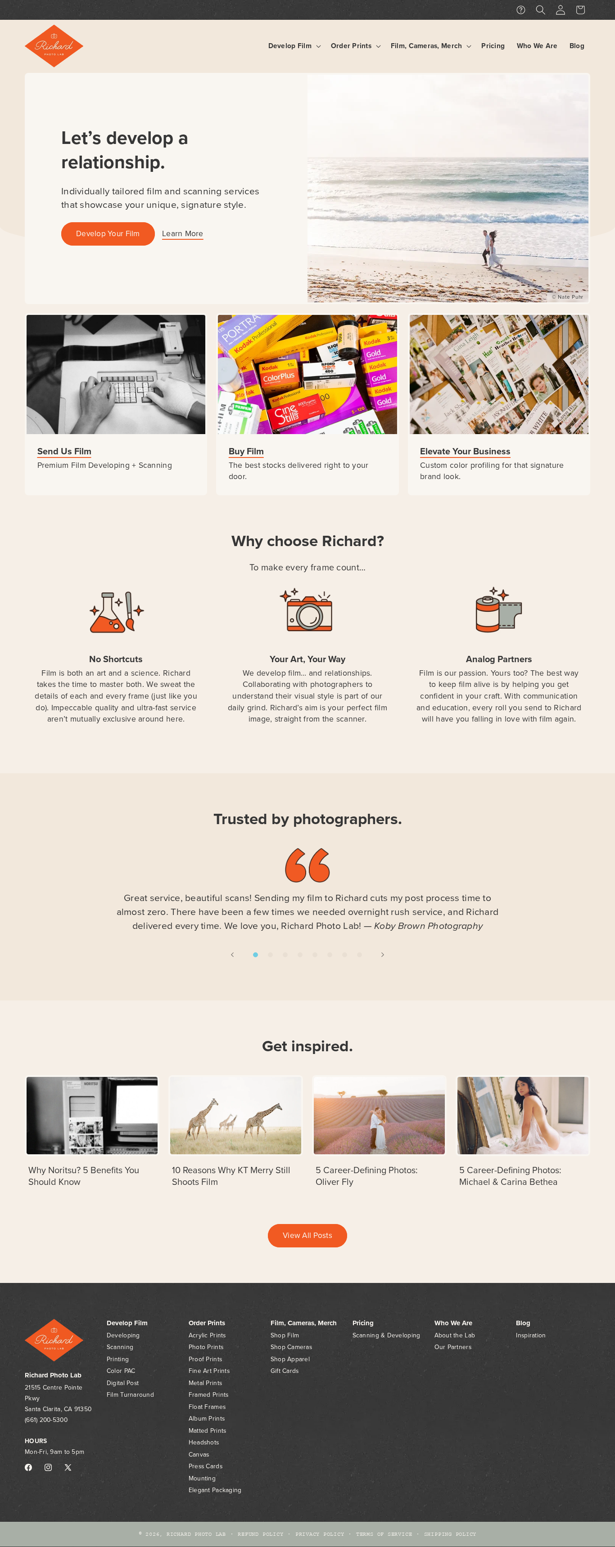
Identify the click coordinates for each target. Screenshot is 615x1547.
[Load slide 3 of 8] (285, 954)
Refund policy (260, 1535)
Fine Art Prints (209, 1371)
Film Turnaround (130, 1395)
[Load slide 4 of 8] (300, 954)
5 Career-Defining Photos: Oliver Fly (367, 1176)
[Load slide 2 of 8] (270, 954)
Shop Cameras (291, 1347)
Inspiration (531, 1335)
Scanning (120, 1347)
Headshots (204, 1443)
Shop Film (285, 1335)
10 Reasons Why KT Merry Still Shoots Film (231, 1176)
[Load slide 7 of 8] (344, 954)
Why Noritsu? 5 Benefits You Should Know (83, 1176)
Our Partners (452, 1347)
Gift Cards (285, 1371)
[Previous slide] (232, 954)
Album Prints (207, 1419)
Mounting (202, 1478)
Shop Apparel (290, 1359)
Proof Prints (205, 1359)
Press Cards (205, 1467)
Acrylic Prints (207, 1335)
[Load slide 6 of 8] (329, 954)
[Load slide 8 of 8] (359, 954)
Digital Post (123, 1383)
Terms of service (384, 1535)
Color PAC (121, 1371)
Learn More (182, 233)
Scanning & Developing (387, 1335)
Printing (118, 1359)
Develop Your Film (108, 233)
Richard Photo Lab (196, 1535)
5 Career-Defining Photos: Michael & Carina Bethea (510, 1176)
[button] (293, 46)
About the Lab (454, 1335)
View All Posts (307, 1235)
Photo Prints (206, 1347)
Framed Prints (209, 1395)
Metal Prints (205, 1383)
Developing (123, 1335)
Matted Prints (207, 1431)
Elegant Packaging (215, 1490)
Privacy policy (319, 1535)
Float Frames (207, 1407)
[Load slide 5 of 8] (315, 954)
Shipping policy (450, 1535)
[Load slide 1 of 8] (255, 954)
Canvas (199, 1454)
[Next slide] (383, 954)
